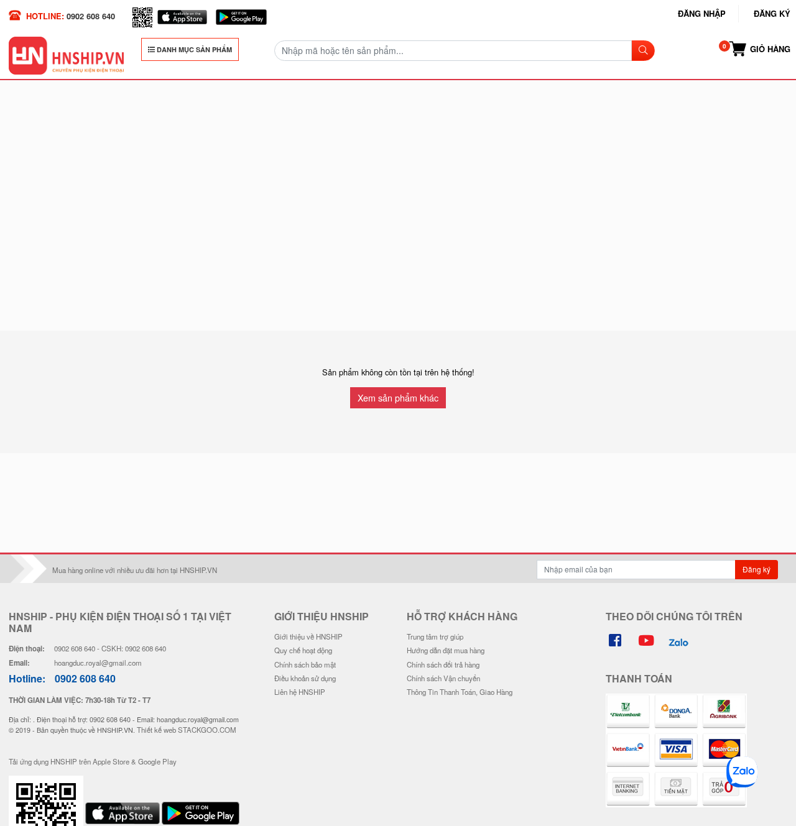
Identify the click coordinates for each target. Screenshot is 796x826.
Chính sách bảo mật (305, 664)
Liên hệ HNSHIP (299, 692)
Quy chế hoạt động (303, 650)
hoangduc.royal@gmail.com (98, 663)
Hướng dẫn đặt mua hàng (445, 650)
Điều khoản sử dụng (305, 678)
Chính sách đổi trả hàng (443, 664)
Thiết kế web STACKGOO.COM (186, 730)
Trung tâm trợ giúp (435, 636)
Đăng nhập (702, 13)
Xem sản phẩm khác (398, 397)
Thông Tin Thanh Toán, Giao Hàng (459, 692)
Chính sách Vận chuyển (443, 678)
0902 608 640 (91, 16)
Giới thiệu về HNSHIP (308, 636)
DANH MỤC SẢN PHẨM (193, 49)
